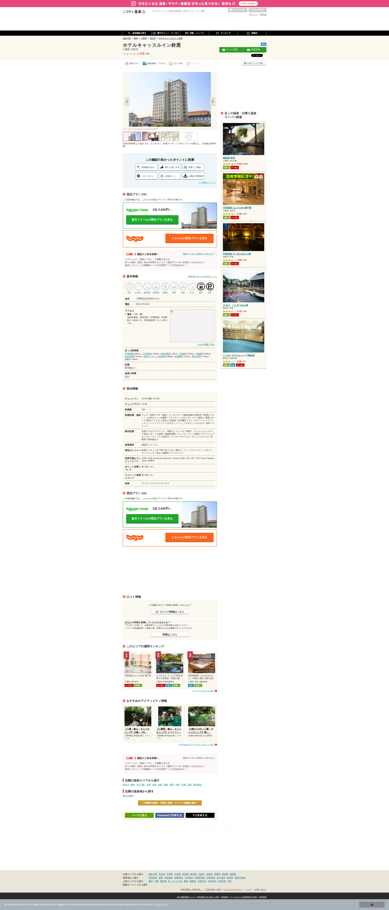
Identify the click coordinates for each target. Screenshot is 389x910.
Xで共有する (200, 815)
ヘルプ (248, 890)
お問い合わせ (260, 890)
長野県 (217, 874)
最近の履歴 (257, 10)
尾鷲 (172, 784)
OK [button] (372, 904)
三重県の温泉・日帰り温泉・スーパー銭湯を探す (170, 802)
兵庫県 (177, 874)
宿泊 (127, 376)
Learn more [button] (161, 904)
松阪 (160, 784)
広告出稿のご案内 (213, 890)
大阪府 (201, 874)
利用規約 (224, 897)
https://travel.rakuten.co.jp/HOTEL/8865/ (143, 129)
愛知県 (225, 874)
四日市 (126, 784)
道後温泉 (211, 877)
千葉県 (170, 874)
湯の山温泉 (128, 795)
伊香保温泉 (199, 877)
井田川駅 (196, 356)
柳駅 (127, 359)
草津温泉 (153, 877)
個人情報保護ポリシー (186, 897)
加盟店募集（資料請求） (191, 890)
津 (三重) (140, 784)
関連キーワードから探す (135, 885)
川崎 (156, 881)
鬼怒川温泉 (240, 877)
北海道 (209, 874)
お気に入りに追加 (255, 63)
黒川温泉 (221, 877)
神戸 (230, 881)
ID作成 (263, 14)
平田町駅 (129, 353)
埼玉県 (162, 874)
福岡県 (233, 874)
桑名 (133, 784)
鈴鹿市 (145, 298)
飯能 (186, 881)
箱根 (161, 877)
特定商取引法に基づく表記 (208, 897)
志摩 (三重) (186, 784)
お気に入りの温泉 (237, 10)
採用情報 (262, 897)
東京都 (193, 874)
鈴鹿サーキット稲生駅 (154, 356)
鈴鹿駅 (178, 356)
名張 (154, 784)
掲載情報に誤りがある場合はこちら (202, 276)
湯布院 (230, 877)
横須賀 (163, 881)
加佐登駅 (165, 353)
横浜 (151, 881)
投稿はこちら (170, 634)
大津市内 (222, 881)
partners (61, 904)
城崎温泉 (178, 877)
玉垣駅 (182, 353)
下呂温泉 (188, 877)
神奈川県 (153, 874)
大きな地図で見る (206, 344)
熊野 (166, 784)
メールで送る (139, 815)
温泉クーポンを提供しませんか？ (199, 254)
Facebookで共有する (169, 815)
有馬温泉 (168, 877)
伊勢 (177, 784)
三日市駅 (146, 353)
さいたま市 (177, 881)
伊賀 (148, 784)
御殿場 (193, 881)
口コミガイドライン (233, 890)
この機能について (206, 182)
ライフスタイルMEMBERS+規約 (243, 897)
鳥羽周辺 (197, 784)
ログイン (253, 14)
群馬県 (185, 874)
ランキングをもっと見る (203, 691)
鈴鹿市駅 (129, 356)
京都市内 (212, 881)
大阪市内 (202, 881)
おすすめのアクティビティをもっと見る (196, 744)
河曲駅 (199, 353)
